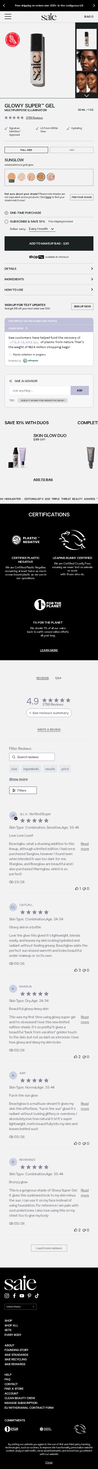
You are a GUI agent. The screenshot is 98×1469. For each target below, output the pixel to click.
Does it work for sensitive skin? (42, 400)
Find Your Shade (82, 197)
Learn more (49, 650)
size (14, 769)
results (50, 769)
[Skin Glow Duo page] (18, 457)
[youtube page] (22, 1295)
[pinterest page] (29, 1295)
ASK (80, 390)
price (65, 769)
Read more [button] (85, 846)
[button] (37, 60)
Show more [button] (18, 779)
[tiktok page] (37, 1295)
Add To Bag (43, 479)
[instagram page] (7, 1295)
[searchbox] (32, 757)
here (48, 196)
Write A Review (49, 729)
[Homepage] (49, 16)
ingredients (31, 769)
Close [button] (49, 1462)
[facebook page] (14, 1295)
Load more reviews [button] (49, 1248)
